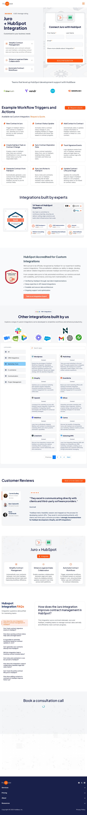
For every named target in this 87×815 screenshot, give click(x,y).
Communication (13, 376)
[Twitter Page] (81, 783)
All (9, 352)
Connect (43, 360)
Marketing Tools (13, 364)
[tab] (15, 623)
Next (68, 457)
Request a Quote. (37, 116)
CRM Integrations (13, 358)
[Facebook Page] (79, 783)
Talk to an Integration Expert (36, 296)
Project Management (14, 382)
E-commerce (12, 370)
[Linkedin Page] (84, 783)
